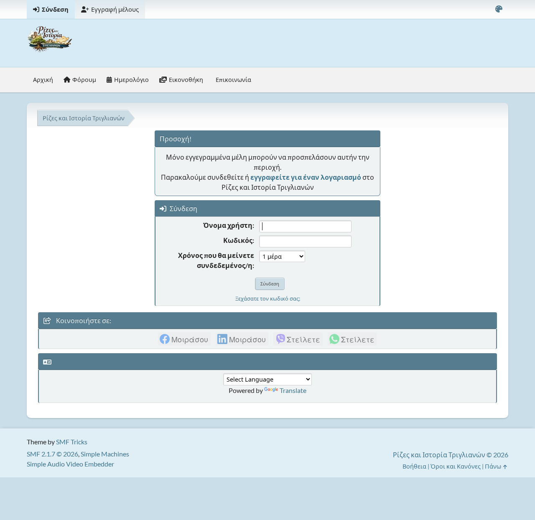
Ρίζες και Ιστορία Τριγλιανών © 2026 (450, 455)
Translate (293, 390)
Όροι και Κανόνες (456, 466)
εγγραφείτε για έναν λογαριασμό (305, 177)
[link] (184, 339)
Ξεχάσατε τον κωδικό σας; (267, 298)
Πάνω (493, 466)
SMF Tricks (71, 442)
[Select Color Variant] (498, 9)
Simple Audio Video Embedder (70, 464)
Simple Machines (105, 454)
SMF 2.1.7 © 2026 (52, 454)
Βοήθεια (414, 466)
